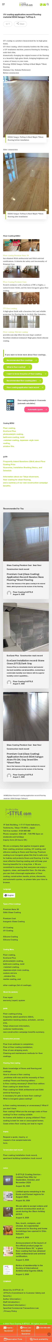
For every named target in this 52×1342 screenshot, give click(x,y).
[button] (3, 4)
